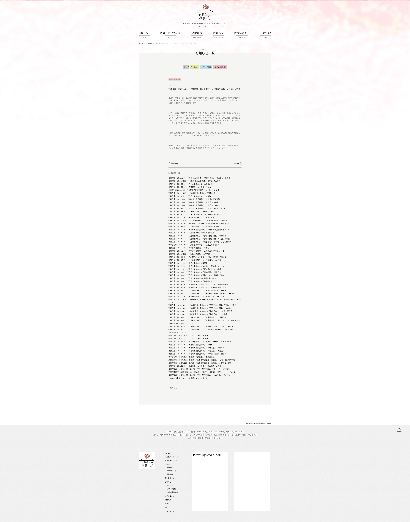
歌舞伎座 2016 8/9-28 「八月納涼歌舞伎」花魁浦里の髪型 (191, 211)
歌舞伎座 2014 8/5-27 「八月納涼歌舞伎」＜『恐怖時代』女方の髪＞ (195, 260)
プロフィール (171, 471)
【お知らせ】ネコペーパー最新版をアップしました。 (188, 378)
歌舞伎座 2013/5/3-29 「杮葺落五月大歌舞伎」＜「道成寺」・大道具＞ (196, 351)
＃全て (186, 67)
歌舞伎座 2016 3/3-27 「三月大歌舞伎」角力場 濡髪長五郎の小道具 (195, 214)
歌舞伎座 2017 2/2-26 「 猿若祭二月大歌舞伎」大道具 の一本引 (193, 205)
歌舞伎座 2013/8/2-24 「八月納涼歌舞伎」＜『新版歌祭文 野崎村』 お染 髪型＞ (201, 329)
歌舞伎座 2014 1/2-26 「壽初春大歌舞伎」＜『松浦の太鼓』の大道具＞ (196, 297)
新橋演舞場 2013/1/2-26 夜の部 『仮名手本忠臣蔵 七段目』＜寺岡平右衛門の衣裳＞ (202, 360)
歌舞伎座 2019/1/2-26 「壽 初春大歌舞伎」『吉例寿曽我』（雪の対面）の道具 (199, 178)
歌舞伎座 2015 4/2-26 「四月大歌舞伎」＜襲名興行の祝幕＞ (192, 233)
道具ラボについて (170, 35)
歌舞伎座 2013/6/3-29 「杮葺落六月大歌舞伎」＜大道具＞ (191, 345)
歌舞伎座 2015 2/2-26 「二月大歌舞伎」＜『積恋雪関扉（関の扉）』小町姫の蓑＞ (200, 242)
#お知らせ (194, 67)
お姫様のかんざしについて (178, 332)
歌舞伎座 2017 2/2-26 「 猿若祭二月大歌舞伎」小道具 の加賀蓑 (193, 202)
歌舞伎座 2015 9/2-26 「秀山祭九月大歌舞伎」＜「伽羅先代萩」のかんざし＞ (199, 223)
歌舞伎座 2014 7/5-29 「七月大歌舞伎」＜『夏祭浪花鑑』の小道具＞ (195, 269)
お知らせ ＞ (172, 388)
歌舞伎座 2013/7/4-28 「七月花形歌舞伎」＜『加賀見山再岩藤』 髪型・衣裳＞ (199, 342)
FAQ (166, 507)
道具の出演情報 (172, 492)
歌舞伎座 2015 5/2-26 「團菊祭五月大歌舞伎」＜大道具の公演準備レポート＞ (199, 230)
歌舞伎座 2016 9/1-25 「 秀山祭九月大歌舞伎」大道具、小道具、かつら (196, 208)
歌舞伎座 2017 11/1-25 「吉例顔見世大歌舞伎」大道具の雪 (191, 193)
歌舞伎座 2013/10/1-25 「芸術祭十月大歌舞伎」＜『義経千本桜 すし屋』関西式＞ (201, 311)
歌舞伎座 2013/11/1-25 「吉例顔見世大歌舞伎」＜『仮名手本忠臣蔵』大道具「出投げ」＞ (203, 305)
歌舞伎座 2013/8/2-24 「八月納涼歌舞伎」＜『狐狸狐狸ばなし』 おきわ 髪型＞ (200, 326)
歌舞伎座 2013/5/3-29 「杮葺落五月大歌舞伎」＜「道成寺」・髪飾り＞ (196, 348)
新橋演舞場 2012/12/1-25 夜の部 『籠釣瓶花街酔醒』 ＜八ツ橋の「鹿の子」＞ (200, 375)
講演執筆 (170, 474)
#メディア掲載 (206, 67)
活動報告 (197, 35)
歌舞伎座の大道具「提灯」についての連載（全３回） (188, 339)
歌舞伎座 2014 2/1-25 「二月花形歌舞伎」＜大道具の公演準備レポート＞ (197, 290)
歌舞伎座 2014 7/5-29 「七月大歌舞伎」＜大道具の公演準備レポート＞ (196, 266)
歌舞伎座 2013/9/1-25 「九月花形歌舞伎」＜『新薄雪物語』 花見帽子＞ (197, 317)
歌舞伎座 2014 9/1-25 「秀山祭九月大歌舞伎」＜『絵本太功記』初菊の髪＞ (198, 257)
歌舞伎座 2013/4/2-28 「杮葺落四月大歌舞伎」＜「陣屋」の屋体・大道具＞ (198, 354)
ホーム (144, 35)
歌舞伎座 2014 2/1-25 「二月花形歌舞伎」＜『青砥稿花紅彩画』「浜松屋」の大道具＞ (202, 293)
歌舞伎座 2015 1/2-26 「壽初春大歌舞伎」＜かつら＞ (189, 248)
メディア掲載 (171, 489)
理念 (168, 464)
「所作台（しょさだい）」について (182, 323)
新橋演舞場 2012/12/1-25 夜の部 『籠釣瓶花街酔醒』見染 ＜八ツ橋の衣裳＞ (199, 369)
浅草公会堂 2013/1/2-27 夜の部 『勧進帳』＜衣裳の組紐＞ (192, 357)
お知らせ (218, 35)
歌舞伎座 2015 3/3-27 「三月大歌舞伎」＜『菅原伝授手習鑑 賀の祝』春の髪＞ (199, 239)
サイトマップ (169, 511)
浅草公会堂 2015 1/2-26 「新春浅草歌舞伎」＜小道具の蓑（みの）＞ (195, 245)
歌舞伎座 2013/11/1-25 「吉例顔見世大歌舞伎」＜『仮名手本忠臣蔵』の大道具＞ (200, 308)
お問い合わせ (242, 35)
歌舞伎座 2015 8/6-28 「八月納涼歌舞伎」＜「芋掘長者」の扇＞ (193, 226)
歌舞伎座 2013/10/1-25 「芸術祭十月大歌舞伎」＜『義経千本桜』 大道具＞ (198, 314)
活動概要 (170, 468)
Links (167, 503)
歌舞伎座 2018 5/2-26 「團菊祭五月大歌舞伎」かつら (189, 187)
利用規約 (168, 500)
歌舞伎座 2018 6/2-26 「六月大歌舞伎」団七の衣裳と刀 (190, 184)
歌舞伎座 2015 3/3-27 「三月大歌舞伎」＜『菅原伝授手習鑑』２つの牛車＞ (198, 236)
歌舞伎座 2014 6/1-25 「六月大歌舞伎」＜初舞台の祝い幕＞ (192, 278)
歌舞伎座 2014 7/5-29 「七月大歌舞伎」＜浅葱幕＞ (188, 263)
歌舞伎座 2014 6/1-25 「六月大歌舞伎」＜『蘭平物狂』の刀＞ (193, 281)
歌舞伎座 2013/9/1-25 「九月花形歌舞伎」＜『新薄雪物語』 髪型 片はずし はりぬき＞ (204, 320)
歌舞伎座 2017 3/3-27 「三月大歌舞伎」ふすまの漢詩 (189, 196)
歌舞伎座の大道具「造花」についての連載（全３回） (188, 336)
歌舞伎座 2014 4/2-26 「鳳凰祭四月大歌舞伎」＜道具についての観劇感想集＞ (199, 284)
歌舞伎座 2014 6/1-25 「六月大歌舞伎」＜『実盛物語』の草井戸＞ (194, 272)
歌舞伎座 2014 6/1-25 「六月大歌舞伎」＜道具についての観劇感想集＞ (196, 275)
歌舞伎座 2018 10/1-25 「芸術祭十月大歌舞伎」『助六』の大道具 (194, 181)
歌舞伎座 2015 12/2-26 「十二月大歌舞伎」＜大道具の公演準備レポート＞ (197, 220)
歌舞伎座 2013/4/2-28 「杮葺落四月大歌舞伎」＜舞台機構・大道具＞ (195, 366)
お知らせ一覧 (152, 43)
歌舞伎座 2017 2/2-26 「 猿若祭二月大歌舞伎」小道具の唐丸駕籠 (194, 199)
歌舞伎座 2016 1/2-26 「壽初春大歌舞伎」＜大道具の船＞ (191, 217)
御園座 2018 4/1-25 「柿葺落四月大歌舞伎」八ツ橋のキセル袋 (193, 190)
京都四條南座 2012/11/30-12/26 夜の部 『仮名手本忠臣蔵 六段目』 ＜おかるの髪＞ (202, 372)
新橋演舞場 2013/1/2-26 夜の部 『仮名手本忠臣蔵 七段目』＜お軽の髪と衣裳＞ (200, 363)
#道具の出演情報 (220, 67)
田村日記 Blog (169, 478)
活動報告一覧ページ (172, 457)
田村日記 (266, 35)
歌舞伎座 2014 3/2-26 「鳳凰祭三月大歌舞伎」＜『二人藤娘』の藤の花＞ (197, 287)
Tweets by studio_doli (207, 455)
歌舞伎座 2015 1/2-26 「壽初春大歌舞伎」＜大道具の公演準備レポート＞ (197, 251)
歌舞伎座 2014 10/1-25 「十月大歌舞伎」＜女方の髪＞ (190, 254)
